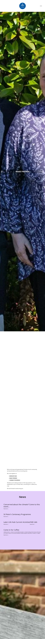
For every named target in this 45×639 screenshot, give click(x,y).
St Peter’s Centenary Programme (17, 514)
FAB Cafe (33, 522)
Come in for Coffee (11, 530)
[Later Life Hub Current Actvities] (17, 519)
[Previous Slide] (2, 171)
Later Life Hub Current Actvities (17, 522)
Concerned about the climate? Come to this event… (22, 505)
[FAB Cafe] (33, 519)
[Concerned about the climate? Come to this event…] (22, 502)
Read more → (6, 508)
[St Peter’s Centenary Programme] (17, 511)
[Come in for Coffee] (22, 527)
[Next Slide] (43, 171)
